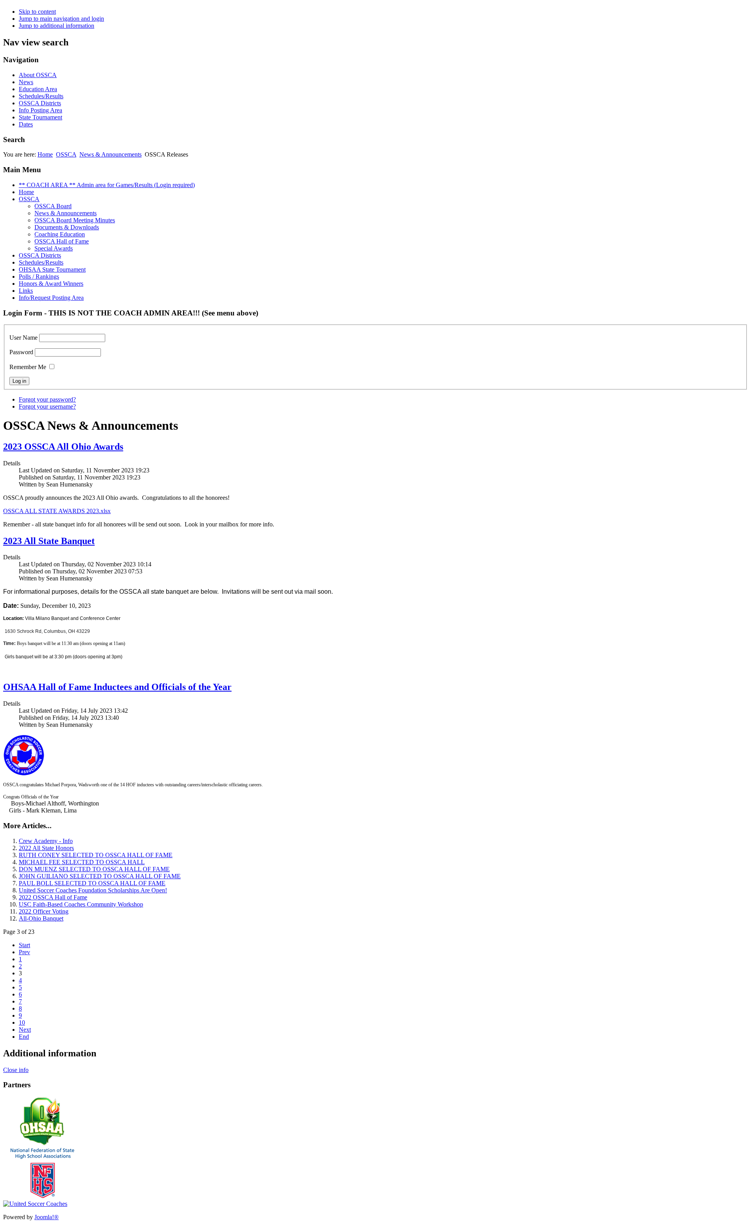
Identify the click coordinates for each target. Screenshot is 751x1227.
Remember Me (27, 367)
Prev (24, 952)
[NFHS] (42, 1198)
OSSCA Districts (40, 103)
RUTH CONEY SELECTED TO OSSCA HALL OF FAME (95, 855)
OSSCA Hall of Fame (61, 241)
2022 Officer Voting (43, 911)
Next (25, 1029)
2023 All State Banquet (49, 541)
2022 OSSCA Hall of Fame (53, 897)
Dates (26, 124)
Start (24, 945)
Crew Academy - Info (46, 841)
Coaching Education (59, 234)
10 (22, 1022)
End (24, 1036)
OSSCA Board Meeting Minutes (74, 220)
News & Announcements (110, 154)
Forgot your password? (47, 399)
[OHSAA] (42, 1143)
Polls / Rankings (39, 276)
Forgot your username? (47, 406)
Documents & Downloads (66, 227)
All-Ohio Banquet (41, 918)
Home (45, 154)
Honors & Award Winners (51, 283)
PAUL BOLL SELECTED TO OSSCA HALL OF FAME (92, 883)
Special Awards (53, 248)
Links (26, 290)
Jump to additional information (56, 25)
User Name (23, 337)
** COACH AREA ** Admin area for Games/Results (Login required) (107, 185)
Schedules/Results (41, 96)
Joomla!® (46, 1217)
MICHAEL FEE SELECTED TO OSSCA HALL (82, 862)
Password (21, 352)
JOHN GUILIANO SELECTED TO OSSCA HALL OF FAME (100, 876)
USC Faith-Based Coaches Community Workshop (81, 904)
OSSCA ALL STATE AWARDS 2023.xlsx (57, 511)
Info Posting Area (40, 110)
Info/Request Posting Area (51, 297)
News (26, 82)
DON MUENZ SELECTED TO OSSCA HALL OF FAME (94, 869)
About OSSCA (38, 75)
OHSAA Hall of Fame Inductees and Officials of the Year (117, 687)
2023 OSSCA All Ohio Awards (63, 446)
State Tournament (40, 117)
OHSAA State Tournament (52, 269)
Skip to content (37, 11)
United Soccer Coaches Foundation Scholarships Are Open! (93, 890)
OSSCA (66, 154)
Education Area (38, 89)
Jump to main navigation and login (61, 18)
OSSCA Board (53, 206)
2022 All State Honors (46, 848)
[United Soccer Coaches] (35, 1203)
